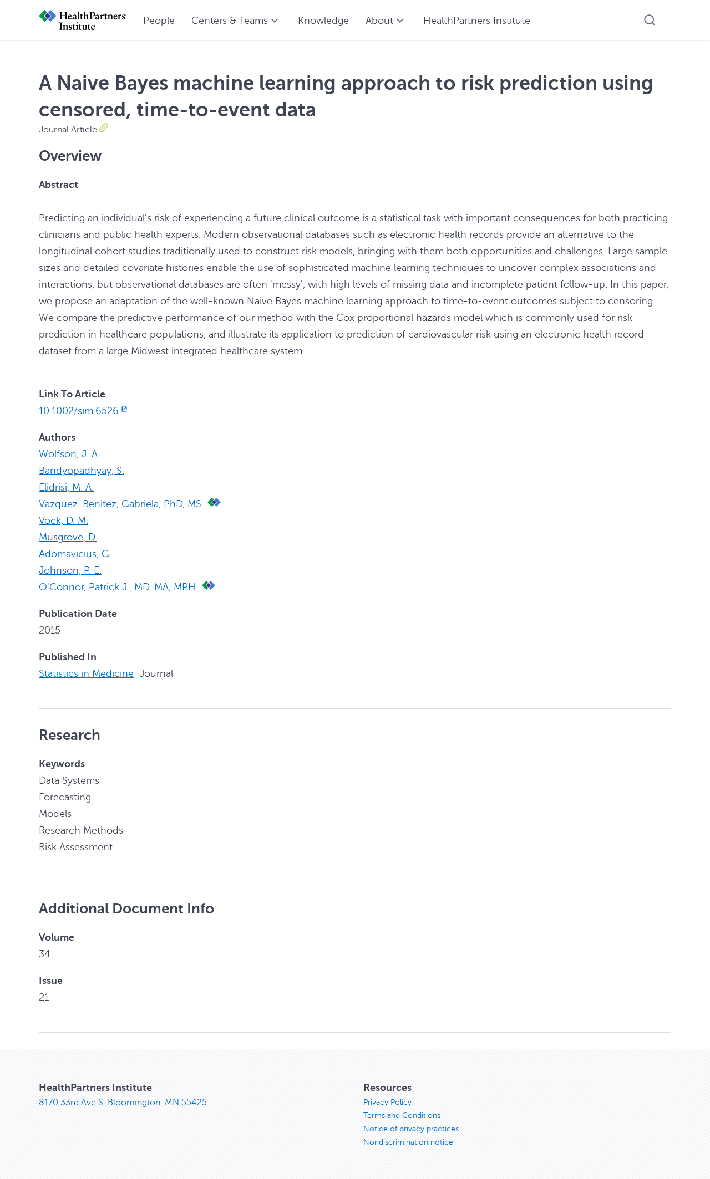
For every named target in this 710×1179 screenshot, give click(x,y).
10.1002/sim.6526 (79, 410)
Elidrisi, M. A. (66, 487)
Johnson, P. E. (70, 570)
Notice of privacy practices (411, 1129)
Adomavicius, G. (75, 553)
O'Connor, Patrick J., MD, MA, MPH (117, 587)
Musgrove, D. (68, 537)
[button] (649, 20)
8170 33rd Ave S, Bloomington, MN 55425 (123, 1102)
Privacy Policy (387, 1102)
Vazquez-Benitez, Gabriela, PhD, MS (120, 503)
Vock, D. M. (63, 520)
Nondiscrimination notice (408, 1142)
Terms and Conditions (401, 1115)
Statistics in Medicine (86, 673)
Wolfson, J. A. (69, 454)
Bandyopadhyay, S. (81, 470)
